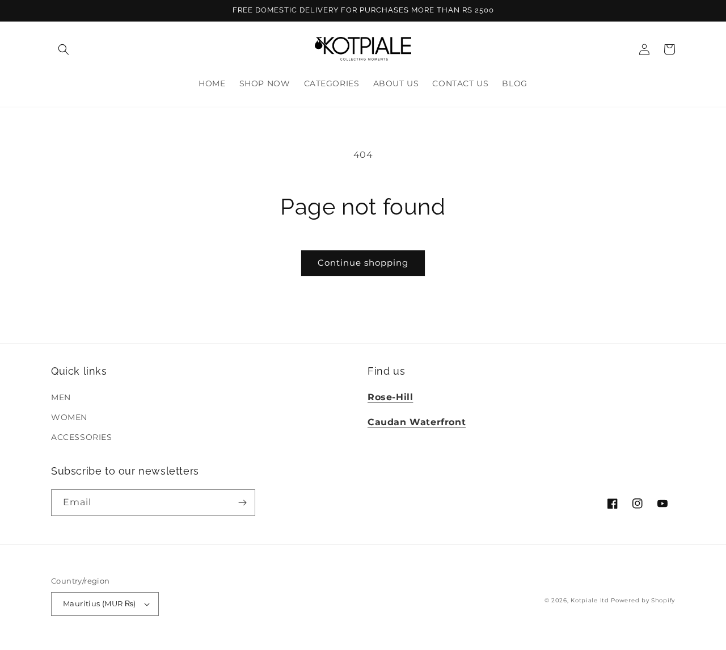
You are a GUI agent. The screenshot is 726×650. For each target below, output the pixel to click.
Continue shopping (363, 262)
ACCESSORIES (81, 437)
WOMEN (69, 417)
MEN (61, 397)
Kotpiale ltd (590, 600)
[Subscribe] (242, 502)
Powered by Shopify (643, 600)
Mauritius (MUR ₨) (99, 603)
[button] (63, 49)
